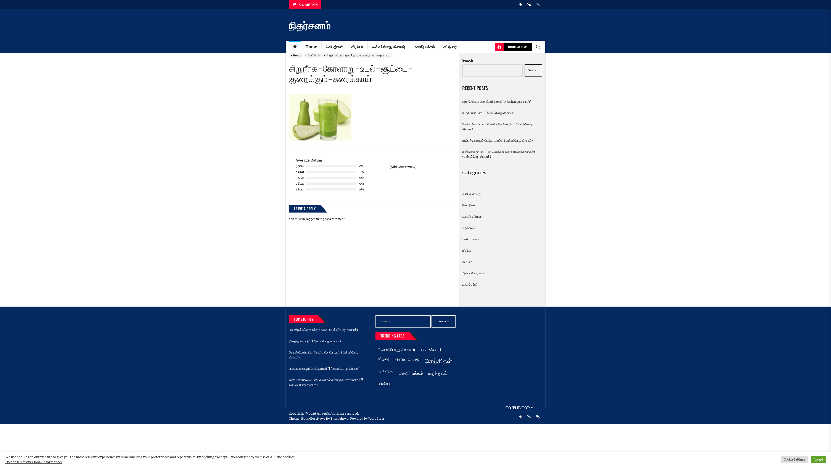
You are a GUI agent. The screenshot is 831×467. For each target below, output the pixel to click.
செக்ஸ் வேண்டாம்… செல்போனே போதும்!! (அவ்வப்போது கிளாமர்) (497, 126)
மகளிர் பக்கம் (424, 46)
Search (467, 60)
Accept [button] (818, 459)
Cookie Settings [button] (794, 459)
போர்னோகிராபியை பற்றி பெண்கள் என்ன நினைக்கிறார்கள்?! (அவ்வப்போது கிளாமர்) (499, 154)
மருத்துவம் (469, 228)
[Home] (295, 47)
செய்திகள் (334, 46)
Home (311, 46)
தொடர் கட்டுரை (472, 217)
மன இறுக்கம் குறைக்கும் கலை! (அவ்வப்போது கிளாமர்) (496, 102)
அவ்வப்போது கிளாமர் (388, 46)
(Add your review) (403, 167)
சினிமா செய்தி (471, 194)
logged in (312, 219)
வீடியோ (357, 46)
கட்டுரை (450, 46)
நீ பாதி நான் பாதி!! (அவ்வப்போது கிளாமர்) (488, 113)
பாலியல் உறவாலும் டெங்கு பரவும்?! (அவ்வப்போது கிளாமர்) (497, 140)
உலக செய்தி (469, 284)
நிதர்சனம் (310, 25)
